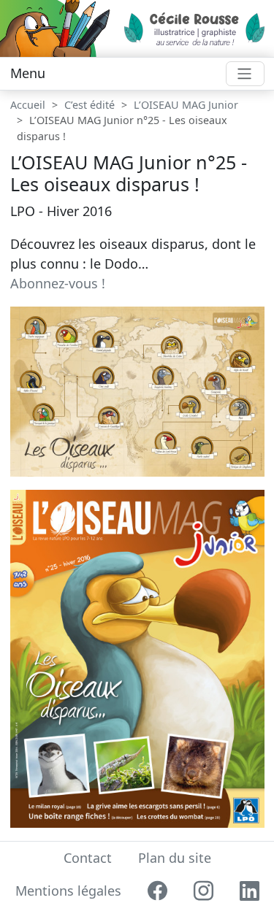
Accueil (27, 105)
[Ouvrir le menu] (245, 74)
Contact (88, 857)
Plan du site (174, 857)
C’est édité (89, 105)
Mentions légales (68, 890)
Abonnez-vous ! (57, 283)
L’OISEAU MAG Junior (186, 105)
